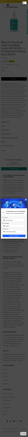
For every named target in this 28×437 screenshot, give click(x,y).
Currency (6, 229)
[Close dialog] (26, 199)
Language (6, 223)
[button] (24, 3)
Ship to (6, 217)
